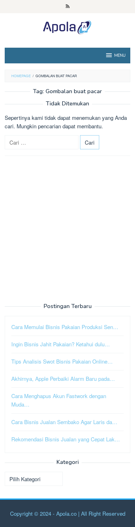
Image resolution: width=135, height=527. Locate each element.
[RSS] (68, 6)
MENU (120, 55)
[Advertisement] (67, 229)
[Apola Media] (67, 26)
